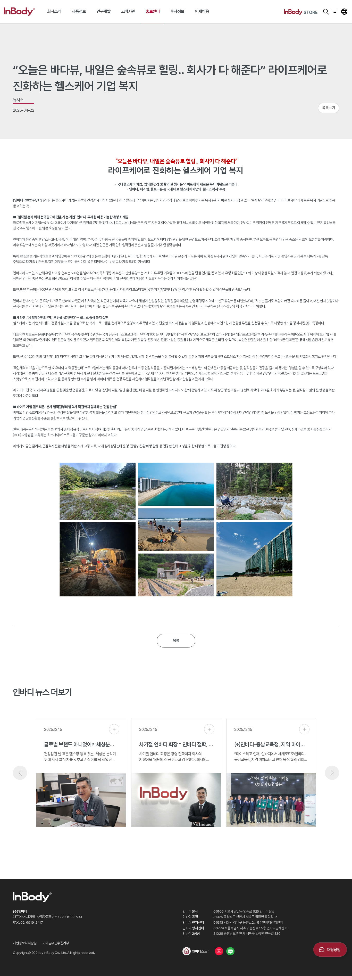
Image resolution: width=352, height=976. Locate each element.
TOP (342, 966)
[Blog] (230, 951)
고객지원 (128, 11)
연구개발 (103, 11)
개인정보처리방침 (25, 943)
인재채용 (202, 11)
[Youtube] (219, 951)
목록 (176, 640)
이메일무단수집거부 (56, 943)
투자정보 (177, 11)
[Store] (301, 12)
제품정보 (79, 11)
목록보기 (328, 107)
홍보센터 (153, 11)
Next (332, 773)
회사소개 (54, 11)
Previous (20, 773)
